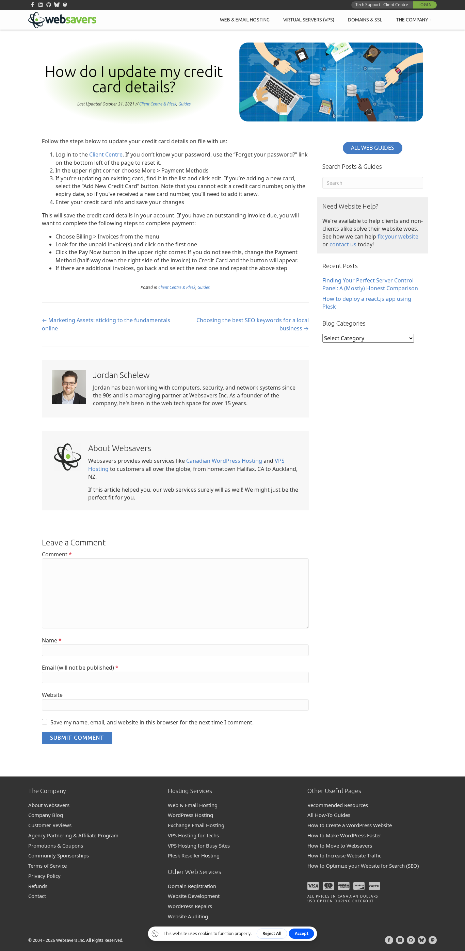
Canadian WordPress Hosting (224, 460)
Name (52, 640)
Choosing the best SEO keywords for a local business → (252, 324)
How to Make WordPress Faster (344, 835)
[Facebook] (389, 940)
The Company (412, 19)
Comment (57, 554)
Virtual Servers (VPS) (308, 19)
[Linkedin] (400, 940)
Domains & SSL (365, 19)
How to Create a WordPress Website (349, 825)
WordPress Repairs (190, 906)
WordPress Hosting (190, 814)
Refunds (37, 886)
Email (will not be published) (80, 667)
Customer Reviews (49, 825)
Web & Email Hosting (245, 19)
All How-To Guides (328, 814)
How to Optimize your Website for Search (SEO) (363, 865)
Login (425, 4)
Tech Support (367, 4)
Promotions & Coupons (55, 845)
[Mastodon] (433, 940)
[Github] (411, 940)
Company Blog (45, 814)
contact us (343, 244)
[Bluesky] (422, 940)
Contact (37, 895)
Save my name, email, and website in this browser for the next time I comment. (152, 722)
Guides (184, 104)
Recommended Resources (337, 805)
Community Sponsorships (58, 855)
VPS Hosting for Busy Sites (199, 845)
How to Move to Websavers (339, 845)
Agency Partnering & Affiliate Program (73, 835)
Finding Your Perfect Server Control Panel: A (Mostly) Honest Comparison (370, 284)
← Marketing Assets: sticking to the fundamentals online (106, 324)
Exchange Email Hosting (196, 825)
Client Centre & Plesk (157, 104)
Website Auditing (188, 916)
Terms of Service (47, 865)
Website (52, 695)
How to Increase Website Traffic (344, 855)
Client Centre (395, 4)
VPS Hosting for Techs (193, 835)
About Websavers (48, 805)
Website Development (194, 895)
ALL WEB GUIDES (372, 147)
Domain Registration (192, 886)
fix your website (398, 236)
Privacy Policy (44, 875)
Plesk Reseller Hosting (194, 855)
